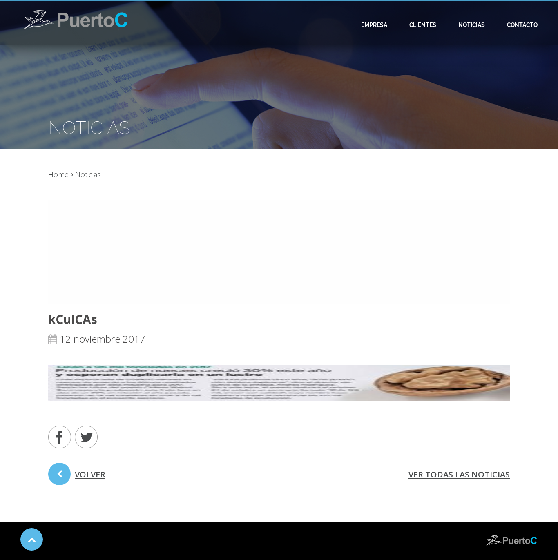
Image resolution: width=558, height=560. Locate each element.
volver (90, 474)
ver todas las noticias (459, 474)
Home (58, 174)
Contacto (522, 25)
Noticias (471, 25)
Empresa (374, 25)
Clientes (422, 25)
